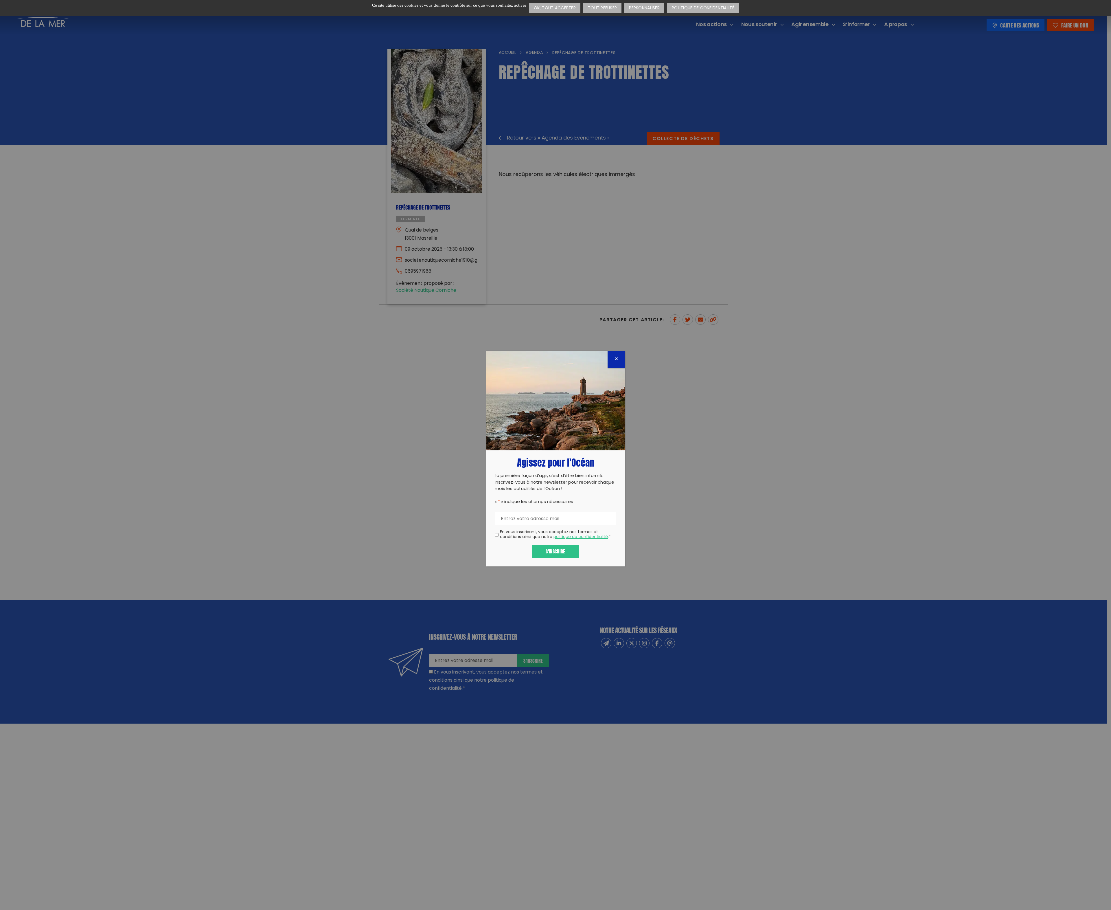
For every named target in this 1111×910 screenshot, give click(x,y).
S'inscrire (555, 551)
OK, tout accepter (555, 8)
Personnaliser (644, 8)
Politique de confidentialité (703, 8)
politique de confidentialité (580, 537)
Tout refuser (602, 8)
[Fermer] (616, 359)
